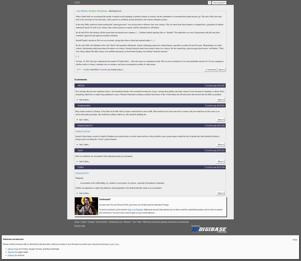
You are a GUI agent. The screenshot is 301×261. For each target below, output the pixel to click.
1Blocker (11, 252)
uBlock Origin (13, 249)
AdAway (11, 255)
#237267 (87, 131)
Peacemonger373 (85, 125)
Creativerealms (84, 105)
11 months (105, 69)
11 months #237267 (215, 85)
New (139, 222)
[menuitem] (219, 3)
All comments (101, 222)
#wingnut (92, 11)
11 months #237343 (214, 150)
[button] (210, 3)
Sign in (130, 209)
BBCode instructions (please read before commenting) (166, 222)
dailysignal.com (115, 11)
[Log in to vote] (79, 69)
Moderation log (115, 222)
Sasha (80, 150)
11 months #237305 (215, 125)
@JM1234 (79, 131)
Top (134, 222)
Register (139, 209)
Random (127, 222)
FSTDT (77, 2)
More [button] (221, 69)
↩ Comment (210, 69)
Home (76, 222)
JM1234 (81, 85)
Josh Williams (82, 11)
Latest (83, 222)
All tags (91, 222)
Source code (79, 226)
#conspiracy (102, 11)
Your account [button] (218, 3)
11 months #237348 (215, 167)
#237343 (85, 173)
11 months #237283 (215, 105)
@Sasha (78, 173)
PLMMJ (86, 69)
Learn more (114, 244)
